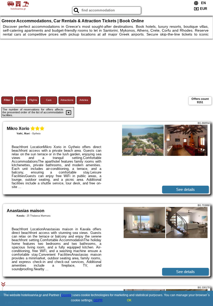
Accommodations (21, 100)
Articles (83, 100)
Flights (33, 100)
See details (185, 189)
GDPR (98, 300)
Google (66, 295)
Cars (48, 100)
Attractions (67, 100)
